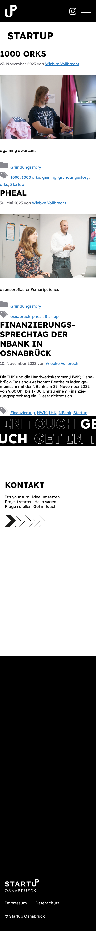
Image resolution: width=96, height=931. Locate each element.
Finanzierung (22, 412)
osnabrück (20, 316)
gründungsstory (73, 177)
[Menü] (83, 11)
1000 (15, 177)
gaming (49, 177)
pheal (13, 193)
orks (4, 184)
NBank (65, 412)
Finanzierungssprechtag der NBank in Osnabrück (37, 339)
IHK (53, 412)
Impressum (16, 902)
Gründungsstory (25, 167)
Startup (17, 184)
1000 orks (23, 54)
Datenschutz (47, 902)
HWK (42, 412)
